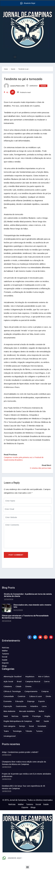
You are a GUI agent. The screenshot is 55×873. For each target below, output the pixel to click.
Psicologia (36, 716)
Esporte (5, 663)
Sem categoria (9, 726)
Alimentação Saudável (12, 677)
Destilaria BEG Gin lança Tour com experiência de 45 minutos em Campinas (23, 787)
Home (6, 69)
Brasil (19, 681)
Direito (48, 696)
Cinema (28, 686)
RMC (38, 721)
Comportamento (31, 691)
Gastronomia (21, 706)
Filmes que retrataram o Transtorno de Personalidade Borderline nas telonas (25, 616)
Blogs (4, 666)
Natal (6, 716)
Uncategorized (9, 736)
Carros (47, 681)
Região (47, 716)
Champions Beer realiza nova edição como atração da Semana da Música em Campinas (24, 763)
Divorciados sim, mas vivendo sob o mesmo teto (32, 606)
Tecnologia (17, 731)
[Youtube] (40, 637)
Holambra (34, 706)
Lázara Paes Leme (17, 86)
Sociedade (42, 726)
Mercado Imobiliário (27, 711)
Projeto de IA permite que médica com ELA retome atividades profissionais (26, 775)
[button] (15, 57)
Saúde (13, 69)
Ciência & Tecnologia (12, 691)
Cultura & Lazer (35, 696)
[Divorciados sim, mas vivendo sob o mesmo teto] (7, 608)
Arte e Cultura (43, 677)
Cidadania (8, 686)
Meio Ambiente (9, 711)
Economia (8, 701)
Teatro (6, 731)
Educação (19, 701)
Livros (44, 706)
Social (4, 657)
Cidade (18, 686)
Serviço (22, 726)
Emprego (31, 701)
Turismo (5, 654)
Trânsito (28, 731)
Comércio (21, 696)
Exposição (8, 706)
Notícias (5, 647)
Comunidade (9, 696)
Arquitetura (29, 677)
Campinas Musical (32, 681)
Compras (45, 691)
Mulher (5, 651)
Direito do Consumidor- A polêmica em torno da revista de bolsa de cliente (28, 595)
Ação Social (8, 681)
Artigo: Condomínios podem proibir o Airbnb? (20, 752)
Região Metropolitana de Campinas (18, 721)
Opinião (25, 716)
